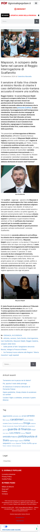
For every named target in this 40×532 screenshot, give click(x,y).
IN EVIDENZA (17, 335)
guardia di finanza (19, 429)
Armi (20, 416)
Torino (23, 443)
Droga (26, 423)
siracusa (14, 443)
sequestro (7, 443)
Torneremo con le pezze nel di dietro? (17, 380)
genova (24, 426)
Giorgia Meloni (31, 426)
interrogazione (32, 338)
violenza (9, 446)
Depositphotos (20, 520)
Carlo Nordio (21, 338)
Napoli (28, 433)
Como (10, 423)
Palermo (14, 437)
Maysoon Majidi (19, 341)
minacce (23, 433)
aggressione (7, 416)
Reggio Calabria (32, 341)
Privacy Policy (7, 461)
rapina (12, 440)
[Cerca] (36, 21)
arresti (24, 416)
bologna (8, 420)
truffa (29, 443)
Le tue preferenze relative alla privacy (21, 526)
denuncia (20, 423)
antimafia (15, 416)
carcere (13, 338)
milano (17, 433)
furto (20, 426)
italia (4, 433)
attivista (6, 338)
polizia (22, 436)
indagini (33, 429)
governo (5, 429)
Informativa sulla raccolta (11, 530)
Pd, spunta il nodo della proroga (18, 15)
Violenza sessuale (16, 446)
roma (27, 440)
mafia (11, 433)
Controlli (15, 423)
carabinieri (17, 419)
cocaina (5, 423)
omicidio (7, 436)
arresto (31, 415)
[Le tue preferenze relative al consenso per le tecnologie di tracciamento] (37, 529)
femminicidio (10, 426)
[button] (36, 3)
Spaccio (18, 443)
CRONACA (7, 335)
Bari (4, 420)
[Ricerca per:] (17, 364)
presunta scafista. (24, 108)
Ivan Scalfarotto (7, 341)
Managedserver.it (20, 517)
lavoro (7, 433)
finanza (16, 426)
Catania (31, 420)
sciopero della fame (8, 344)
